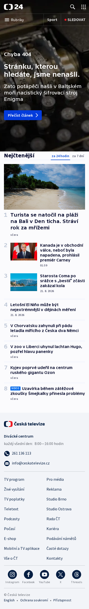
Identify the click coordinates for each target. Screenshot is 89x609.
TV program (14, 479)
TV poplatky (14, 499)
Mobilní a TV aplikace (22, 548)
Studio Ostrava (58, 508)
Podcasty (12, 518)
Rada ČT (53, 518)
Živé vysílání (14, 489)
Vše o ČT (11, 558)
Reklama (54, 489)
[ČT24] (13, 7)
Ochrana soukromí (34, 600)
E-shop (10, 538)
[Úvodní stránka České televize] (24, 423)
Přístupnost (62, 600)
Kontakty (54, 558)
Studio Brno (56, 499)
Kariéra (52, 528)
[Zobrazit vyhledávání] (72, 7)
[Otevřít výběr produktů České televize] (83, 7)
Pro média (55, 479)
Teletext (11, 508)
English (9, 600)
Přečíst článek (20, 115)
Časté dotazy (57, 548)
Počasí (9, 528)
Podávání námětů (61, 538)
